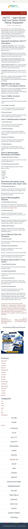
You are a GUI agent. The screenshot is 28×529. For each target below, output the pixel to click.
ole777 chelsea (8, 308)
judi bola (24, 305)
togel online (3, 314)
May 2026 (3, 367)
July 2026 (3, 363)
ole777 (7, 306)
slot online (8, 313)
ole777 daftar (14, 308)
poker (16, 303)
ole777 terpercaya (23, 310)
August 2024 (4, 388)
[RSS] (14, 1)
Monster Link (14, 459)
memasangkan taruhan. (12, 208)
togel (21, 303)
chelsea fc (19, 305)
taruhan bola (18, 313)
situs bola (12, 311)
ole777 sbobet (10, 310)
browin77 (3, 425)
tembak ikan (24, 313)
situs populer (17, 311)
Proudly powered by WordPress (10, 526)
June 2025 (3, 374)
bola (6, 303)
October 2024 (4, 384)
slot (19, 303)
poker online (6, 311)
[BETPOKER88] (14, 6)
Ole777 (2, 280)
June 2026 (3, 365)
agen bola (14, 305)
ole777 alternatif (13, 306)
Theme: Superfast (21, 526)
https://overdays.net (5, 29)
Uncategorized (4, 305)
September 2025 (4, 370)
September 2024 (4, 386)
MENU (24, 13)
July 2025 (3, 372)
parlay (2, 311)
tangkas (13, 313)
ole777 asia (19, 306)
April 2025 (3, 379)
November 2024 (4, 381)
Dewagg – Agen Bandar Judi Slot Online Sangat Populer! (21, 320)
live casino (3, 306)
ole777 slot (16, 310)
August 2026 (4, 361)
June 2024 (3, 393)
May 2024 (3, 395)
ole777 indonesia (21, 308)
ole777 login (3, 310)
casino (9, 303)
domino (12, 303)
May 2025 (3, 377)
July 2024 (3, 390)
